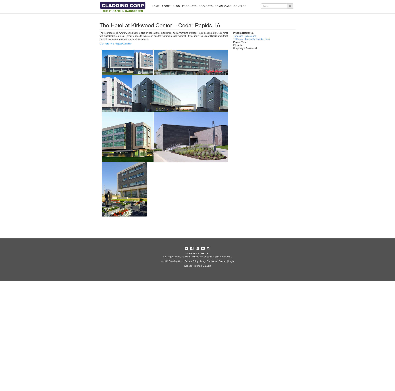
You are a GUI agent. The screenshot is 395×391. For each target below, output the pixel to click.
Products (189, 6)
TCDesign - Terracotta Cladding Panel (251, 38)
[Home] (123, 7)
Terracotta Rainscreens (244, 35)
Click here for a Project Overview (115, 43)
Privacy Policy (191, 261)
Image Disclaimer (208, 261)
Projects (206, 6)
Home (156, 6)
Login (231, 261)
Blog (176, 6)
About (166, 6)
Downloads (223, 6)
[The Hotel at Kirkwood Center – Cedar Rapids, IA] (118, 62)
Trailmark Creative (202, 265)
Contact (240, 6)
